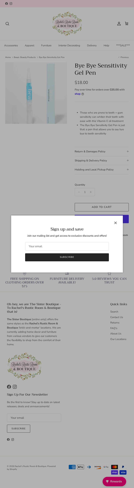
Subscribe (67, 257)
